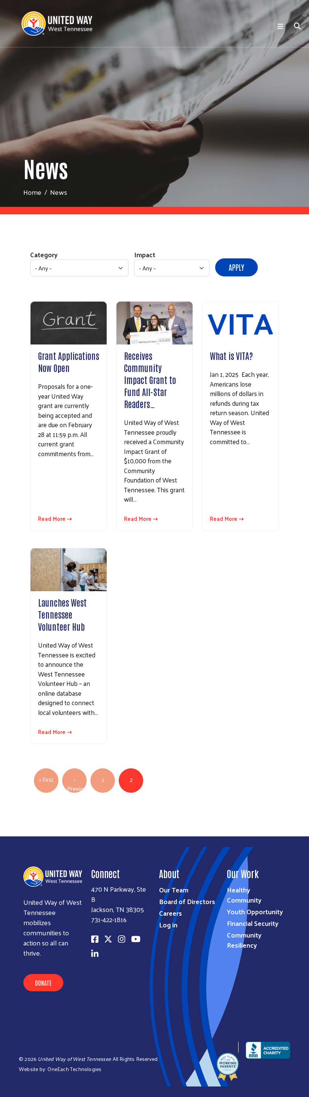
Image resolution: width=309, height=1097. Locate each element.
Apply (236, 267)
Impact (144, 254)
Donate (43, 982)
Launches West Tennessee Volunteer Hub (62, 614)
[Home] (60, 23)
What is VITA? (231, 355)
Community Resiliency (244, 940)
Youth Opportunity (255, 911)
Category (44, 254)
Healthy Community (244, 895)
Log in (168, 924)
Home (32, 192)
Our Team (173, 889)
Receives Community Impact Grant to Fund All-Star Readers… (150, 379)
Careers (170, 913)
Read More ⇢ (55, 518)
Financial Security (252, 923)
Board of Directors (187, 901)
